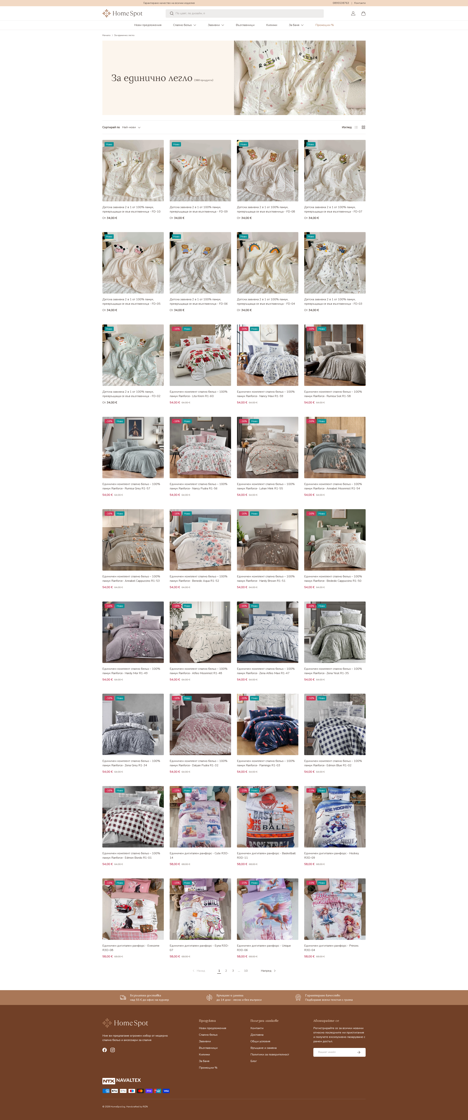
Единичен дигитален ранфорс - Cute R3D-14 (199, 855)
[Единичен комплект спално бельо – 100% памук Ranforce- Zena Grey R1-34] (133, 724)
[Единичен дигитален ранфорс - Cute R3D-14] (200, 816)
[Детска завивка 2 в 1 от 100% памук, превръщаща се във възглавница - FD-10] (133, 170)
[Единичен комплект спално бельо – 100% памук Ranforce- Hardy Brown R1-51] (267, 540)
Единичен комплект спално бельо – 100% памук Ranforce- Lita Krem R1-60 (198, 394)
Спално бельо (182, 25)
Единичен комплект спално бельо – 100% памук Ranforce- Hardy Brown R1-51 (266, 578)
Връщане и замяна (263, 1048)
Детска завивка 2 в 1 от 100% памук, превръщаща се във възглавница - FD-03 (333, 301)
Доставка (256, 1035)
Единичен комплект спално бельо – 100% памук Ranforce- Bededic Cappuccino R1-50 (333, 578)
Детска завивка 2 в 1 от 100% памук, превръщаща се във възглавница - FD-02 (131, 394)
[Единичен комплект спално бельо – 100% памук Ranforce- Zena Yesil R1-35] (335, 632)
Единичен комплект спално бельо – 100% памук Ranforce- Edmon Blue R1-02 (333, 763)
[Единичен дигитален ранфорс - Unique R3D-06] (267, 909)
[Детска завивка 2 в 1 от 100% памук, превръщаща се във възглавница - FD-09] (200, 170)
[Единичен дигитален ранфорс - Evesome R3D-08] (133, 909)
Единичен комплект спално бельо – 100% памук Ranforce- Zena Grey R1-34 (131, 763)
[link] (198, 971)
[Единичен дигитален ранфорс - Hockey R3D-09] (335, 816)
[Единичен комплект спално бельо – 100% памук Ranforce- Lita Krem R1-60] (200, 355)
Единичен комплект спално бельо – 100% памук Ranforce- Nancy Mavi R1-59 (266, 394)
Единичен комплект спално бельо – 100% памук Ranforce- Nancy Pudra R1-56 (198, 486)
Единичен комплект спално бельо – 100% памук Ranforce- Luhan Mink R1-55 (266, 486)
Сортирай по (111, 127)
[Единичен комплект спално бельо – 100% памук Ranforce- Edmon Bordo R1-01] (133, 816)
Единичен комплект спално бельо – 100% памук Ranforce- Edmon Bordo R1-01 (131, 855)
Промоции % (324, 25)
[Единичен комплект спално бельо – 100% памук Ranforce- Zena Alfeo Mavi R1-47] (267, 632)
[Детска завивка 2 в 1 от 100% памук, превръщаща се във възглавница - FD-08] (267, 170)
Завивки (214, 25)
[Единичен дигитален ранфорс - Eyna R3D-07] (200, 909)
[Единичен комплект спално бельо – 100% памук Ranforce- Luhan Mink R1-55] (267, 447)
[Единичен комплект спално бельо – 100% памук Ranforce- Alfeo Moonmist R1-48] (200, 632)
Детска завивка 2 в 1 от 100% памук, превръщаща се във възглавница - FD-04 (266, 301)
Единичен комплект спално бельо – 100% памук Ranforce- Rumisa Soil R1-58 (333, 394)
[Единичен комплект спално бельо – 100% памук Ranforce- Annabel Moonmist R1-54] (335, 447)
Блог (253, 1061)
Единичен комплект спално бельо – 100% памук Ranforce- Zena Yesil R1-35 (333, 671)
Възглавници (245, 25)
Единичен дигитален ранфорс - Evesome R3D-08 (130, 948)
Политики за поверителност (269, 1055)
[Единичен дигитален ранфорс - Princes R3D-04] (335, 909)
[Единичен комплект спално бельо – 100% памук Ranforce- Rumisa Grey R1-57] (133, 447)
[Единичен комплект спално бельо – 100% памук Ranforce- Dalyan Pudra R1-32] (200, 724)
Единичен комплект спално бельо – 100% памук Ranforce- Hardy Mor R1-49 (131, 671)
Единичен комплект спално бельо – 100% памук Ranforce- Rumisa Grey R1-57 (131, 486)
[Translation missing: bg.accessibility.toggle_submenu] (195, 25)
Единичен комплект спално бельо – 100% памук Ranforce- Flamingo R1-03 (266, 763)
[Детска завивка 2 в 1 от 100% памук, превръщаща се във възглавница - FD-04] (267, 263)
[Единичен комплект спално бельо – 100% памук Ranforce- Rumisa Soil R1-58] (335, 355)
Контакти (360, 3)
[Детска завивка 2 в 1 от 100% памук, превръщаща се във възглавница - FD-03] (335, 263)
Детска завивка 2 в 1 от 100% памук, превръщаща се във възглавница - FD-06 (199, 301)
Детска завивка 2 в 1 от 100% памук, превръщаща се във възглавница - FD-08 (266, 209)
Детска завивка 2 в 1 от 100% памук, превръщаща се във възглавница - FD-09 (199, 209)
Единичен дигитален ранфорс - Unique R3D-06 (264, 948)
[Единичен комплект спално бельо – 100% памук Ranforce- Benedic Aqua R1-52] (200, 540)
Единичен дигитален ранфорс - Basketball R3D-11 (266, 855)
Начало (106, 35)
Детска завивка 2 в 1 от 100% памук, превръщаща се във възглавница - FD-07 (333, 209)
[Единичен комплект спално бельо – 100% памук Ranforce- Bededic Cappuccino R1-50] (335, 540)
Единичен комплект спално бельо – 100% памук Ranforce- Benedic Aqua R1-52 (198, 578)
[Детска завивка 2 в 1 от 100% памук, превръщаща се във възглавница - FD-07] (335, 170)
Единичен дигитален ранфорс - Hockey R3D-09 (331, 855)
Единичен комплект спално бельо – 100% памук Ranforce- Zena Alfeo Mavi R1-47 (266, 671)
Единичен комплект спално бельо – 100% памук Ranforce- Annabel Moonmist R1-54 (333, 486)
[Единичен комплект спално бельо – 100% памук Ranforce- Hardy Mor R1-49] (133, 632)
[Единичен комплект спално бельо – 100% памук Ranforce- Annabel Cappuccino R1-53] (133, 540)
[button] (363, 13)
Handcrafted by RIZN (137, 1106)
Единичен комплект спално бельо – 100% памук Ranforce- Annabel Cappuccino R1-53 (131, 578)
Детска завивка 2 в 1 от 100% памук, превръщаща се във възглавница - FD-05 (131, 301)
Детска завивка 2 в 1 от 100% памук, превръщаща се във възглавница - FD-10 (131, 209)
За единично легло (124, 35)
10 (246, 971)
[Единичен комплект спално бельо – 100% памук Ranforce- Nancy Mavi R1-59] (267, 355)
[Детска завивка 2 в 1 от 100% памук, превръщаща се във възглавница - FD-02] (133, 355)
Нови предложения (147, 25)
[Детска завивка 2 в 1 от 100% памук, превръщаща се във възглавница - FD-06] (200, 263)
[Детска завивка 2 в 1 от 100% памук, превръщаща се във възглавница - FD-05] (133, 263)
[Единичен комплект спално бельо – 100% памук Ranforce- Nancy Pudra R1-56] (200, 447)
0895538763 (341, 3)
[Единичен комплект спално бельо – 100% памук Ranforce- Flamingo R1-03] (267, 724)
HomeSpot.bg (118, 1106)
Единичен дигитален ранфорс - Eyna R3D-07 (199, 948)
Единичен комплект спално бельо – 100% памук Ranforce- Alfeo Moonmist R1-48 (198, 671)
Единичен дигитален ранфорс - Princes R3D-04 (331, 948)
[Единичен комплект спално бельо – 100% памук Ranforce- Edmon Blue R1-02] (335, 724)
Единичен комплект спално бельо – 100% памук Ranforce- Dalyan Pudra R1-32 (198, 763)
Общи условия (260, 1041)
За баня (294, 25)
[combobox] (245, 13)
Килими (271, 25)
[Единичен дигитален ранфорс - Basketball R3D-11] (267, 816)
